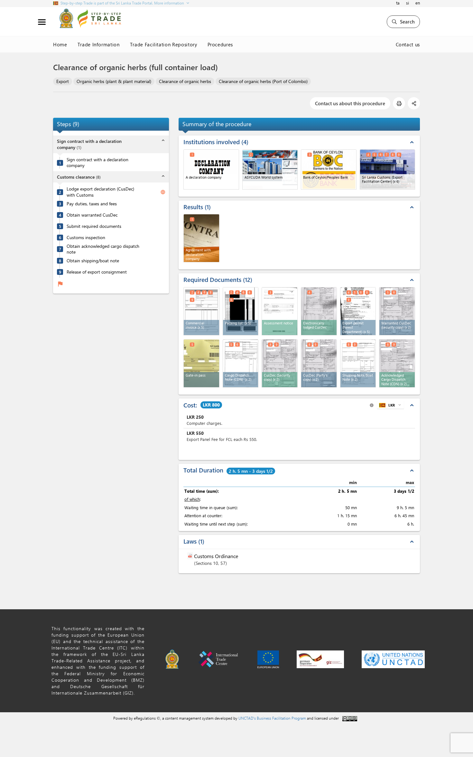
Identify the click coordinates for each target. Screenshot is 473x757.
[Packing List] (241, 311)
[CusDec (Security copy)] (280, 363)
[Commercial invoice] (201, 311)
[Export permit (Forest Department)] (358, 311)
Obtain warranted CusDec (92, 215)
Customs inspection (86, 237)
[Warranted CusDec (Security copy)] (397, 311)
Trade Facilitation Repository (163, 44)
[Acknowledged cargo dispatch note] (397, 363)
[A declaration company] (211, 169)
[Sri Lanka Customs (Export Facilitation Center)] (387, 169)
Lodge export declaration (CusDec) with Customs (100, 192)
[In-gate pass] (201, 363)
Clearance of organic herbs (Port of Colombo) (263, 81)
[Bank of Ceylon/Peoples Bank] (329, 169)
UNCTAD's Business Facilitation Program (272, 718)
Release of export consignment (97, 272)
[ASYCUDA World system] (270, 169)
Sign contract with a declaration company (97, 163)
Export (62, 81)
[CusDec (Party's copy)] (319, 363)
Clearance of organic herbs (185, 81)
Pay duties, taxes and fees (92, 204)
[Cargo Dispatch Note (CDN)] (241, 363)
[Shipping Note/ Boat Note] (358, 363)
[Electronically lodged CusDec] (319, 311)
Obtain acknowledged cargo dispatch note (103, 249)
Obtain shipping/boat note (93, 261)
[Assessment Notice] (280, 311)
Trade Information (99, 44)
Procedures (220, 44)
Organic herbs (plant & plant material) (114, 81)
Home (60, 44)
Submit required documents (94, 226)
